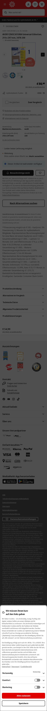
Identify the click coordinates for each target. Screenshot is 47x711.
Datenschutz (6, 667)
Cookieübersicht (26, 667)
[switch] (37, 680)
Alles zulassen (23, 695)
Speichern (23, 703)
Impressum (15, 667)
